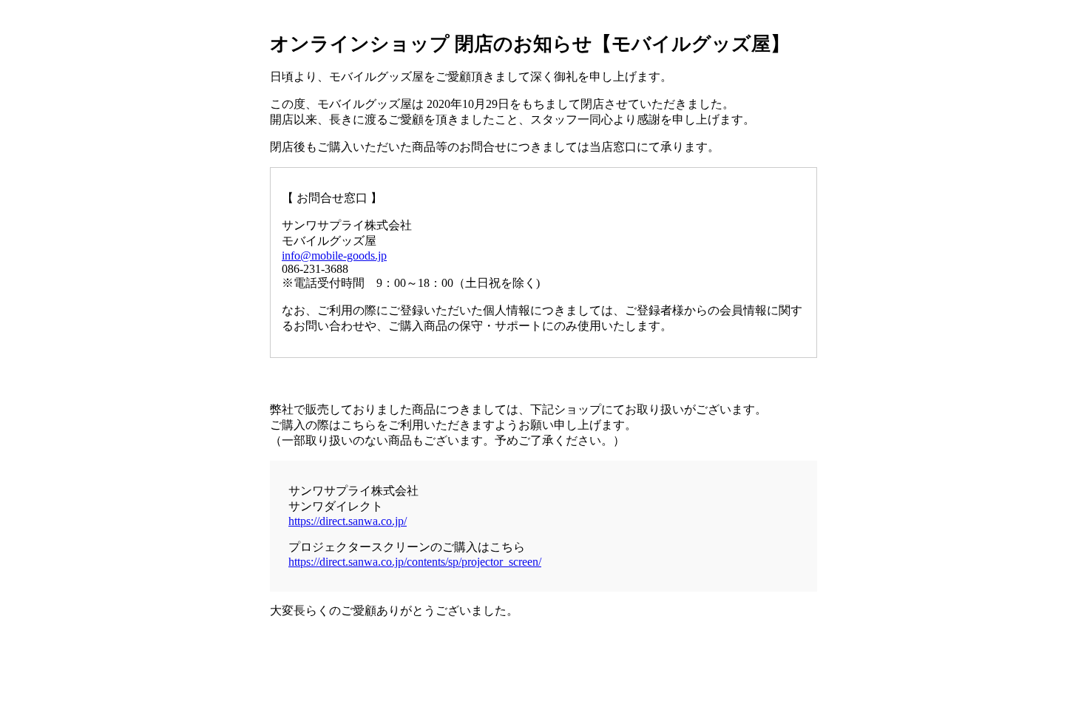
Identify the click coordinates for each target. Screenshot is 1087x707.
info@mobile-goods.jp (334, 255)
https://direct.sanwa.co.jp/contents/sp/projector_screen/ (414, 561)
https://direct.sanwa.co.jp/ (347, 521)
